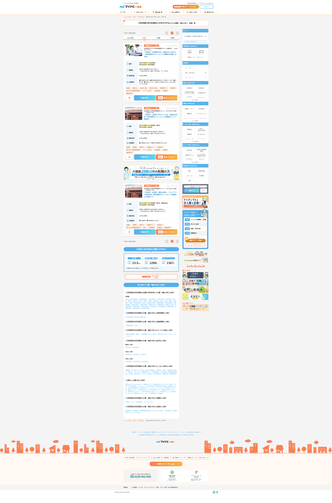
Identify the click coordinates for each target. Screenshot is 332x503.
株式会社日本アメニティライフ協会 (163, 384)
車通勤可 (127, 370)
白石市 (140, 301)
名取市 (145, 301)
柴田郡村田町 (160, 302)
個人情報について (178, 457)
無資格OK (159, 370)
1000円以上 (135, 347)
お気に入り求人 (193, 12)
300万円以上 (136, 361)
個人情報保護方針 (173, 487)
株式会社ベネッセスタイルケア (133, 384)
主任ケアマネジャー (175, 432)
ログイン (206, 6)
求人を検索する (176, 12)
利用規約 (166, 457)
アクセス (140, 487)
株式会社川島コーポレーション (150, 391)
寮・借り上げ (135, 370)
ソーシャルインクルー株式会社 (145, 386)
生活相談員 (139, 402)
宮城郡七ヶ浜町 (169, 304)
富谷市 (144, 302)
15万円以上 (128, 354)
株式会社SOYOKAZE (161, 386)
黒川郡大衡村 (153, 306)
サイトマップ (143, 457)
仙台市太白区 (160, 299)
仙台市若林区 (152, 299)
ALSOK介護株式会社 (133, 388)
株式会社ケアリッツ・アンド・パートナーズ (152, 388)
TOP (124, 12)
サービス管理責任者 (160, 435)
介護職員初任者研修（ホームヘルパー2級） (152, 410)
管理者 (191, 435)
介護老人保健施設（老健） (132, 334)
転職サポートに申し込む (185, 6)
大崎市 (131, 302)
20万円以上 (136, 354)
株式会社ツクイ (148, 384)
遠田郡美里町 (136, 308)
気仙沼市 (135, 301)
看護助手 (154, 432)
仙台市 (127, 299)
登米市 (166, 301)
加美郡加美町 (170, 306)
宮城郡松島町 (160, 304)
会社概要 (134, 487)
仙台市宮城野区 (143, 299)
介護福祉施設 (129, 325)
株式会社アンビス (165, 391)
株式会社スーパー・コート (141, 393)
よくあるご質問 (155, 457)
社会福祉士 (136, 410)
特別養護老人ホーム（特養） (149, 334)
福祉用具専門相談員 (174, 435)
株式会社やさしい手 (144, 389)
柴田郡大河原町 (151, 302)
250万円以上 (128, 361)
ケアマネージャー (148, 402)
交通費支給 (165, 373)
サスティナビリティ (149, 487)
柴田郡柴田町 (169, 302)
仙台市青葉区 (133, 299)
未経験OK (152, 370)
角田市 (150, 301)
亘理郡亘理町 (143, 304)
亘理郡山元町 (152, 304)
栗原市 (171, 301)
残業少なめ (137, 373)
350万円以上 (145, 361)
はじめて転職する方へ (195, 244)
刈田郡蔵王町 (191, 41)
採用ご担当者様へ (130, 457)
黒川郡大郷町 (144, 306)
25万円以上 (143, 354)
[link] (130, 38)
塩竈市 (129, 301)
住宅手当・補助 (144, 370)
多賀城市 (155, 301)
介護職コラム (191, 457)
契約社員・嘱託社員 (140, 317)
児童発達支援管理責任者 (146, 435)
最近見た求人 (210, 12)
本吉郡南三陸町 (145, 308)
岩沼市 (161, 301)
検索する (191, 190)
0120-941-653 (143, 476)
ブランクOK (137, 372)
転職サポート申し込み (166, 464)
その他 (135, 325)
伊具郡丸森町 (135, 304)
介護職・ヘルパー (130, 402)
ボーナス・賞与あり (147, 373)
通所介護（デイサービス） (165, 334)
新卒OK (131, 373)
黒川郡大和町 (136, 306)
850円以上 (128, 347)
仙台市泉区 (168, 299)
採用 (157, 487)
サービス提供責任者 (188, 432)
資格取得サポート (146, 372)
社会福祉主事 (168, 410)
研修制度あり (156, 372)
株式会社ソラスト (132, 389)
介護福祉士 (128, 410)
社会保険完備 (157, 373)
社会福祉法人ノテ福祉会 (156, 393)
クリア (203, 190)
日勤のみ (130, 372)
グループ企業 (163, 487)
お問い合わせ (202, 457)
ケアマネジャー (162, 432)
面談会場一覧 (158, 12)
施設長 (198, 432)
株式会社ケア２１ (155, 389)
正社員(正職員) (129, 317)
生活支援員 (184, 435)
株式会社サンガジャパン (134, 391)
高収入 (164, 370)
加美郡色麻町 (161, 306)
